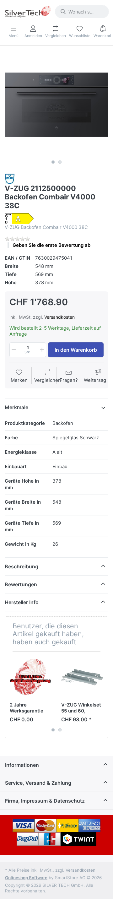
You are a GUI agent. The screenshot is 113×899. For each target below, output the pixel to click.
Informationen (22, 765)
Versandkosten (59, 317)
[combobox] (82, 11)
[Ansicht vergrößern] (56, 105)
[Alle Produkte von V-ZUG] (9, 178)
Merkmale (16, 407)
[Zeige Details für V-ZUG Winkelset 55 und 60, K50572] (82, 677)
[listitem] (56, 105)
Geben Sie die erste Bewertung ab (51, 245)
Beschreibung (21, 566)
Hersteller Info (22, 602)
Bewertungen (21, 584)
